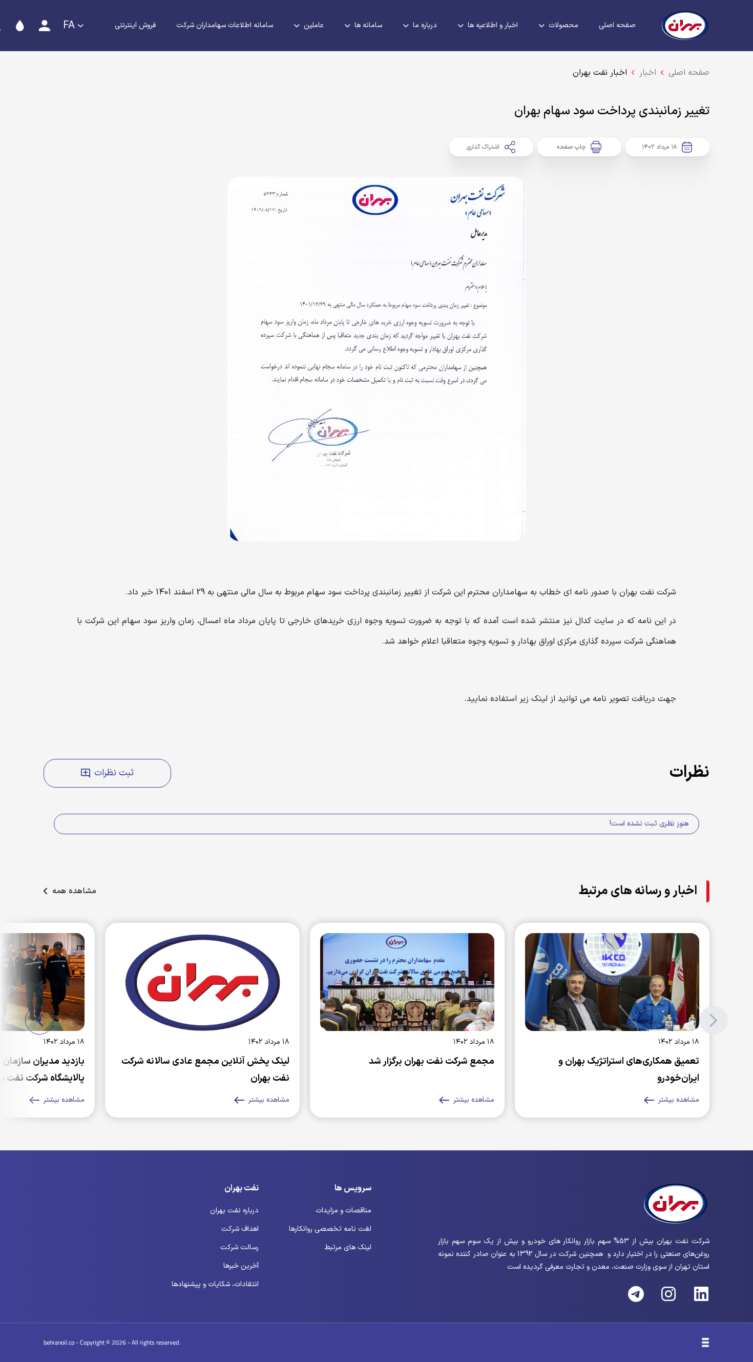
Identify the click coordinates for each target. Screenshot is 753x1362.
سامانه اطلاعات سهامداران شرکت (224, 25)
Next (39, 1020)
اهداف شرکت (240, 1229)
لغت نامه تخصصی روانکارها (330, 1229)
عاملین (314, 25)
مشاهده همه (74, 891)
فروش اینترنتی (135, 25)
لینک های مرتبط (348, 1247)
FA (69, 25)
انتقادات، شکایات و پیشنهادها (215, 1284)
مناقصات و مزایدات (343, 1210)
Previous (713, 1020)
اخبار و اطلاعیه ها (493, 25)
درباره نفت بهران (234, 1210)
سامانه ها (368, 25)
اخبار (647, 73)
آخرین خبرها (241, 1266)
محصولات (563, 25)
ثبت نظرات (114, 773)
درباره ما (425, 25)
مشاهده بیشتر (678, 1100)
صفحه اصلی (617, 25)
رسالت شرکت (239, 1247)
